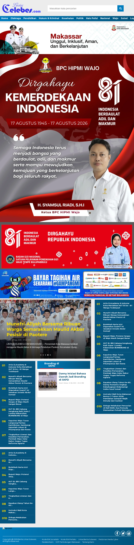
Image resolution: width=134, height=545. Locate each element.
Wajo (115, 18)
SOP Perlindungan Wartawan (68, 542)
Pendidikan (29, 18)
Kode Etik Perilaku (68, 539)
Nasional (105, 18)
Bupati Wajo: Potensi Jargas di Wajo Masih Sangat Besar (19, 402)
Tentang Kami (88, 542)
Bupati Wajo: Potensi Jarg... (19, 475)
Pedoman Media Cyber (108, 539)
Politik (79, 18)
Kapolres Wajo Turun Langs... (19, 490)
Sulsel (124, 18)
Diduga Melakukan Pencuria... (17, 518)
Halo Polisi (92, 18)
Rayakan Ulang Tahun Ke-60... (21, 504)
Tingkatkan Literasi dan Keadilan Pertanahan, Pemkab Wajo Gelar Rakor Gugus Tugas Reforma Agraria (20, 438)
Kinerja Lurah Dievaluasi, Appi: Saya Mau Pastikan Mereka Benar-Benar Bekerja (42, 329)
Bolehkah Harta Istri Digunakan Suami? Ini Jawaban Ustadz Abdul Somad (19, 391)
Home (4, 18)
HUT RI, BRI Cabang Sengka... (18, 482)
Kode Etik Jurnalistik (50, 539)
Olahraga (16, 18)
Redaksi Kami (47, 542)
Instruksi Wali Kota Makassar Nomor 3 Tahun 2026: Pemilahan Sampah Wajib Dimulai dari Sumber (117, 397)
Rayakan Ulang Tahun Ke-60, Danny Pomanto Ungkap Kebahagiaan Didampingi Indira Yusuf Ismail (117, 385)
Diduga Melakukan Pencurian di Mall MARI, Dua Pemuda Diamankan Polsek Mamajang (117, 408)
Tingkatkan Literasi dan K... (20, 497)
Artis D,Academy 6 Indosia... (17, 454)
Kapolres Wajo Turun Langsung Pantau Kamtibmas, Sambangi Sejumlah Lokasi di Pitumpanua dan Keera (19, 425)
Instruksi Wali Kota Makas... (18, 511)
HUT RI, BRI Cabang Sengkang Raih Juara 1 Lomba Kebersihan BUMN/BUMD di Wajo (19, 412)
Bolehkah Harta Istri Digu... (18, 468)
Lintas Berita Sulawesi (87, 539)
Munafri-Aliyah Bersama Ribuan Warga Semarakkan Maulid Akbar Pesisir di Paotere (20, 379)
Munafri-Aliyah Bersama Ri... (20, 461)
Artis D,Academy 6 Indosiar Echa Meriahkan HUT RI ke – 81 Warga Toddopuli (20, 368)
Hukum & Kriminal (49, 18)
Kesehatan (68, 18)
